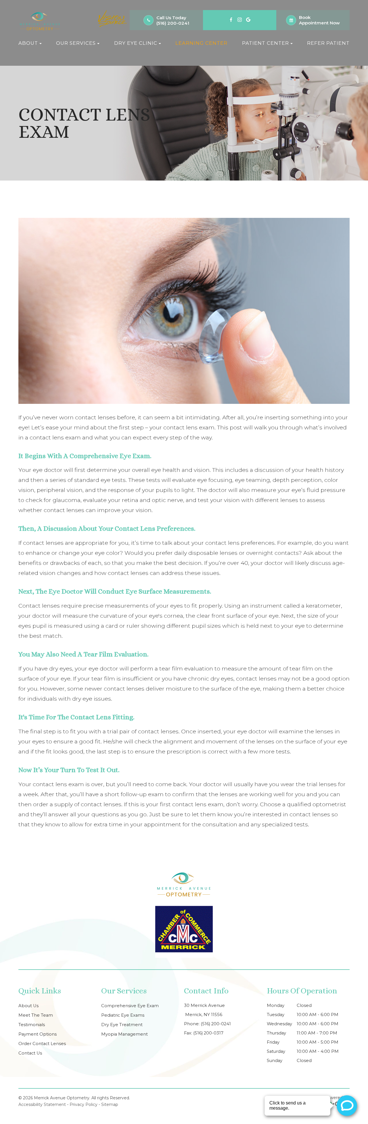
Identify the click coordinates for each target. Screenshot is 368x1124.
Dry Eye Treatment (122, 1024)
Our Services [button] (76, 43)
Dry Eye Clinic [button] (135, 43)
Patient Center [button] (265, 43)
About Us (28, 1005)
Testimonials (31, 1024)
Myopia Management (124, 1034)
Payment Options (37, 1034)
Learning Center (201, 43)
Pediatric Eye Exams (122, 1015)
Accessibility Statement (42, 1104)
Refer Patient (328, 43)
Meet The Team (35, 1015)
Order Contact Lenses (42, 1043)
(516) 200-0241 (172, 23)
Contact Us (30, 1053)
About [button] (28, 43)
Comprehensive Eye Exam (130, 1005)
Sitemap (109, 1104)
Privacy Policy (83, 1104)
